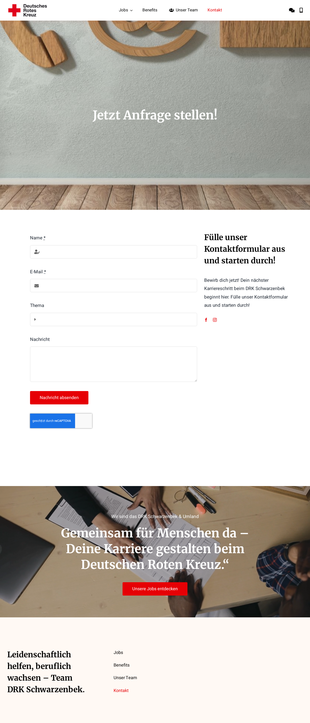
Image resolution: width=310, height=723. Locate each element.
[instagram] (215, 320)
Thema (37, 305)
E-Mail (38, 271)
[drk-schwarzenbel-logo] (27, 5)
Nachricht (40, 339)
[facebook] (206, 320)
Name (38, 238)
